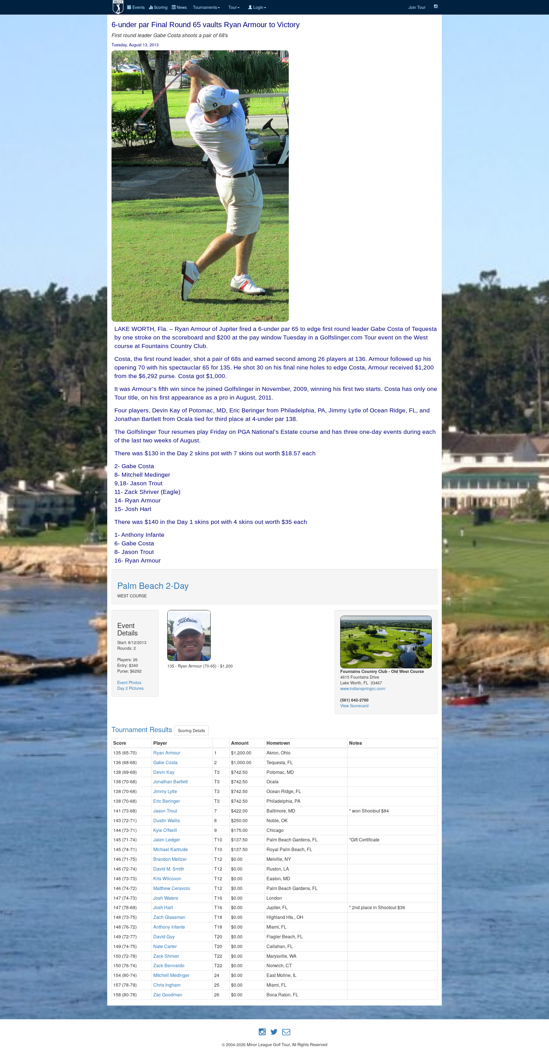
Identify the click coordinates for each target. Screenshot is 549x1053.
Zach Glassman (169, 917)
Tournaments (205, 7)
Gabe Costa (165, 762)
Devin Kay (163, 772)
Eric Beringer (166, 801)
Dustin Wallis (166, 820)
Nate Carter (165, 946)
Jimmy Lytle (165, 791)
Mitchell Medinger (171, 975)
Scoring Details (191, 730)
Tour (232, 7)
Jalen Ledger (166, 839)
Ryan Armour (166, 752)
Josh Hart (163, 907)
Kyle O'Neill (165, 830)
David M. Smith (168, 868)
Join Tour (417, 7)
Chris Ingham (166, 985)
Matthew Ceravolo (171, 888)
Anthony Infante (169, 926)
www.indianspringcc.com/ (363, 688)
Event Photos (129, 682)
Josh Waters (165, 898)
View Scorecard (354, 705)
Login (257, 7)
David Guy (164, 936)
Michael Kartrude (170, 849)
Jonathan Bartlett (170, 781)
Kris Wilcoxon (167, 878)
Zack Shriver (166, 956)
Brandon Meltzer (170, 859)
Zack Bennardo (168, 965)
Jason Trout (165, 810)
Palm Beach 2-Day (153, 585)
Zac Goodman (167, 994)
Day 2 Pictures (130, 688)
